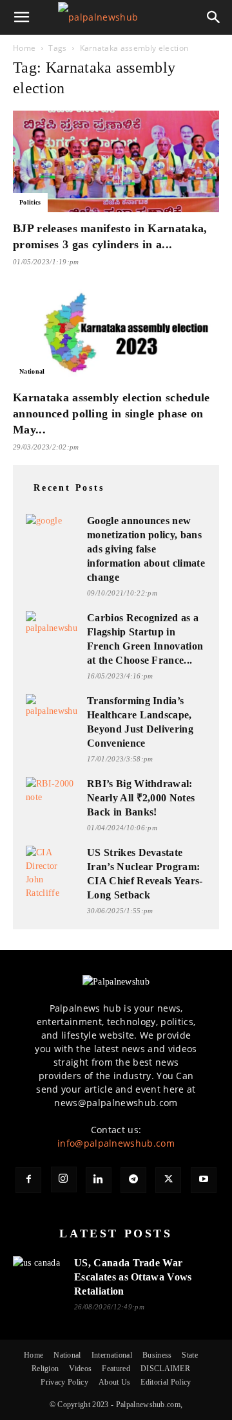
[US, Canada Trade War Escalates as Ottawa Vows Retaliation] (38, 1270)
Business (157, 1355)
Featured (116, 1368)
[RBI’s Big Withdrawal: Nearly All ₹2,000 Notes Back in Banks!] (51, 791)
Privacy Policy (64, 1382)
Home (24, 47)
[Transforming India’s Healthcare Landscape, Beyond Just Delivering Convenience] (51, 708)
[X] (168, 1180)
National (32, 371)
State (190, 1355)
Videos (80, 1368)
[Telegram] (133, 1180)
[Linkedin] (98, 1180)
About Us (115, 1382)
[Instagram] (64, 1179)
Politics (30, 202)
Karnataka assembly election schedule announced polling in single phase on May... (111, 413)
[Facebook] (28, 1180)
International (112, 1355)
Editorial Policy (165, 1382)
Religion (45, 1368)
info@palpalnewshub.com (116, 1143)
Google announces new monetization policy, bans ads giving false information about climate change (146, 549)
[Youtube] (204, 1180)
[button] (22, 17)
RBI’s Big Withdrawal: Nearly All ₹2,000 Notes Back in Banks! (141, 797)
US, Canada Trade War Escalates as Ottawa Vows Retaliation (133, 1277)
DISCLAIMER (165, 1368)
